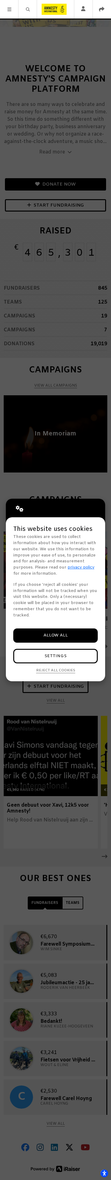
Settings (55, 656)
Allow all (55, 635)
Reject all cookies (55, 670)
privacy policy (81, 567)
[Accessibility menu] (104, 1173)
